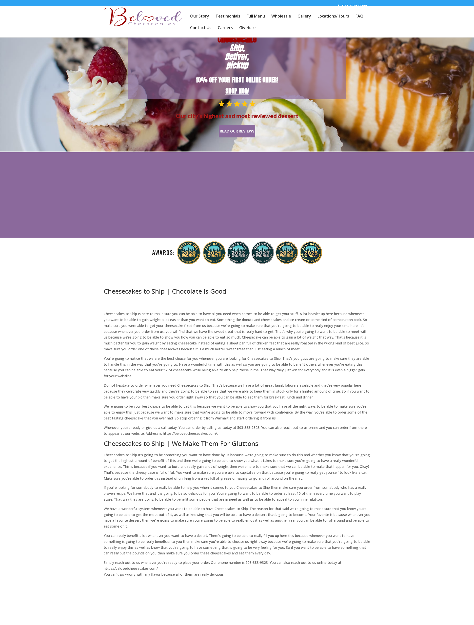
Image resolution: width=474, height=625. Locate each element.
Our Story (199, 16)
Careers (225, 28)
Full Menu (256, 16)
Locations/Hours (333, 16)
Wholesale (281, 16)
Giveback (248, 28)
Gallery (304, 16)
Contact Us (200, 28)
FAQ (359, 16)
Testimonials (228, 16)
